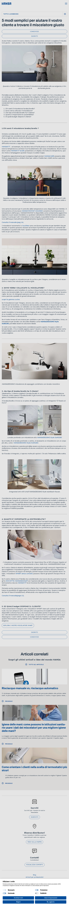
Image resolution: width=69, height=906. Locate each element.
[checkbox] (4, 890)
